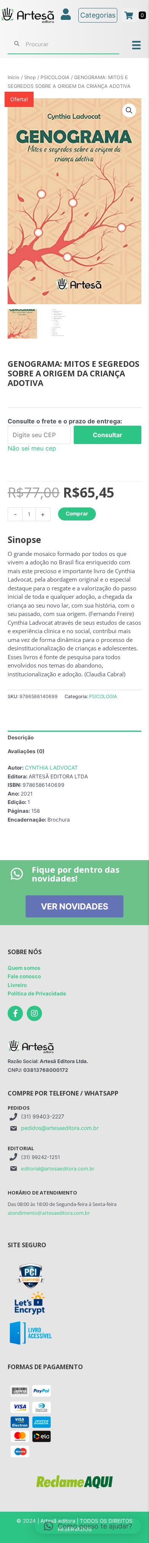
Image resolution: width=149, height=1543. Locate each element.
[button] (129, 110)
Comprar (77, 514)
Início (13, 77)
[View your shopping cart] (130, 15)
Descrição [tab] (21, 737)
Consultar (107, 435)
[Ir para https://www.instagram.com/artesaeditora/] (34, 1013)
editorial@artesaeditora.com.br (57, 1168)
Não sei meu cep (32, 448)
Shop (30, 77)
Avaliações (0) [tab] (26, 751)
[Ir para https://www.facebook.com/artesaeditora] (15, 1013)
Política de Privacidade (37, 993)
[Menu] (136, 44)
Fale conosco (24, 976)
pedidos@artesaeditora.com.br (60, 1128)
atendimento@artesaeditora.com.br (49, 1212)
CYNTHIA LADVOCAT (51, 768)
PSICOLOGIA (55, 77)
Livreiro (17, 985)
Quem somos (24, 968)
